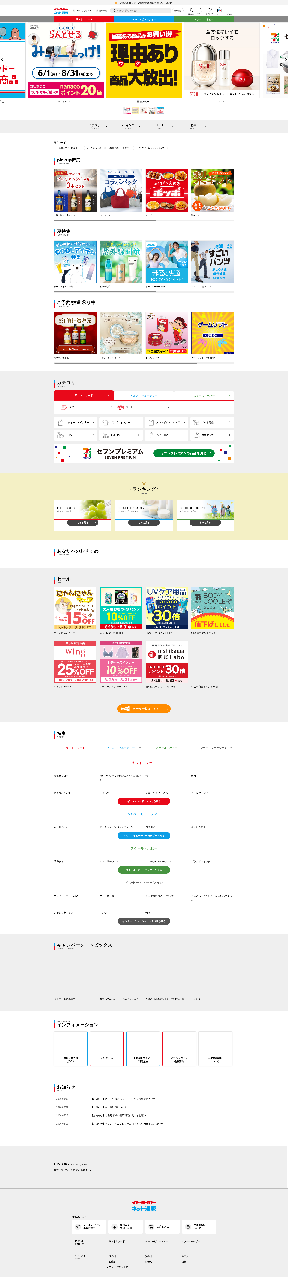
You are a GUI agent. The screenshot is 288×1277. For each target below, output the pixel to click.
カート (219, 14)
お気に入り (210, 14)
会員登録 (191, 14)
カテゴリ (94, 126)
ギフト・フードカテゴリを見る (144, 881)
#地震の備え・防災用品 (68, 148)
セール (160, 126)
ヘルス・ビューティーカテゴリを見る (144, 915)
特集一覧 (103, 10)
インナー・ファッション (212, 747)
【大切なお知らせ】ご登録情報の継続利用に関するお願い (146, 2)
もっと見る (82, 522)
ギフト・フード (84, 19)
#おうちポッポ (94, 148)
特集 (193, 126)
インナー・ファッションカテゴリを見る (144, 1001)
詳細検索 (178, 11)
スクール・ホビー (204, 19)
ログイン (200, 14)
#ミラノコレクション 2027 (151, 148)
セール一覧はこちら (142, 708)
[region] (144, 195)
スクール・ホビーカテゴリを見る (144, 950)
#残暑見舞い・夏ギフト (120, 148)
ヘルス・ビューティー (144, 19)
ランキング (127, 126)
